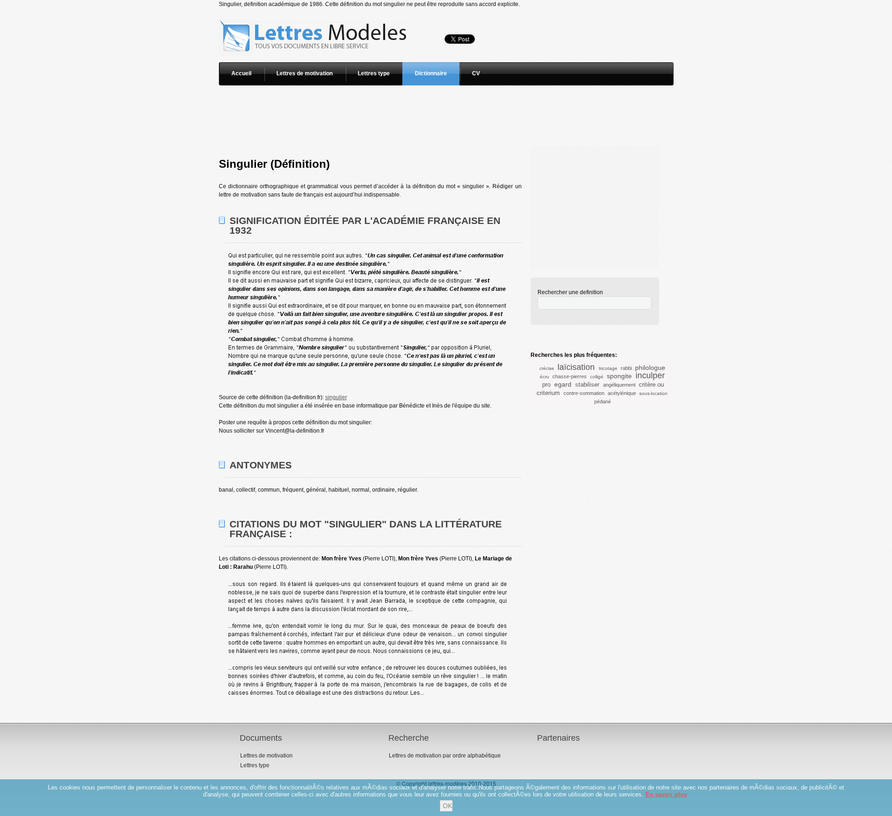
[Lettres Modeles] (315, 12)
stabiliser (587, 384)
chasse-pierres (569, 376)
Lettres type (374, 73)
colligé (596, 376)
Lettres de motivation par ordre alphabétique (445, 755)
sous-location (653, 393)
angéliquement (619, 385)
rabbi (626, 368)
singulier (336, 397)
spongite (619, 376)
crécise (546, 368)
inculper (650, 375)
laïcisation (576, 367)
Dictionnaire (431, 73)
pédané (602, 401)
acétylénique (622, 393)
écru (544, 376)
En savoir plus (666, 794)
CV (476, 73)
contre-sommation (584, 393)
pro (546, 384)
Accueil (241, 73)
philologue (650, 367)
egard (562, 384)
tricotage (608, 368)
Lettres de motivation (304, 73)
